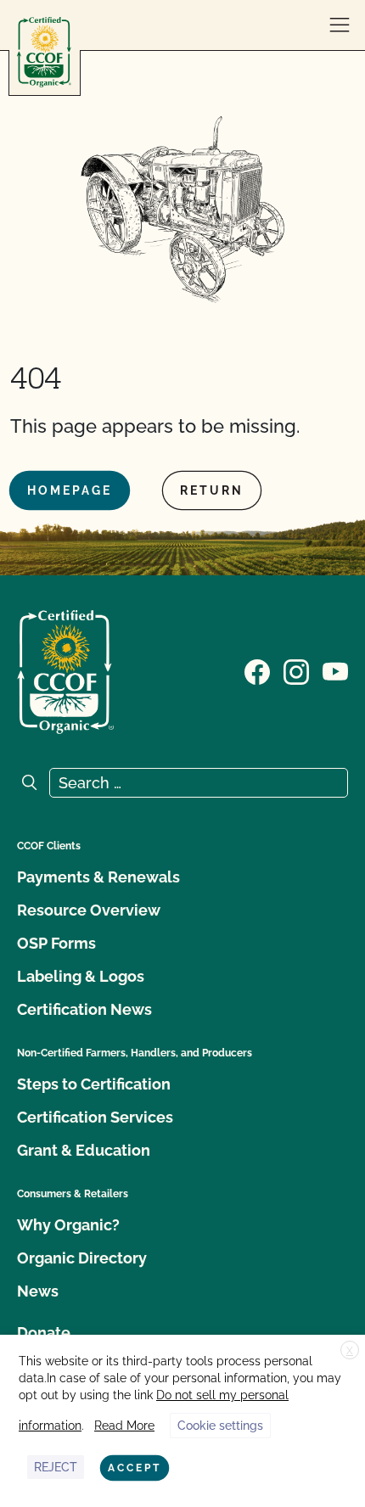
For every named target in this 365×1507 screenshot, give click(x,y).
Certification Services (95, 1117)
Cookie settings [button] (220, 1425)
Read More (124, 1425)
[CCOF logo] (44, 52)
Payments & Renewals (98, 877)
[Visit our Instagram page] (296, 670)
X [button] (349, 1351)
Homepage (69, 490)
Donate (43, 1333)
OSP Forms (56, 943)
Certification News (84, 1009)
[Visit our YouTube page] (335, 670)
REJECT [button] (55, 1467)
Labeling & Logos (80, 976)
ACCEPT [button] (134, 1468)
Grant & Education (83, 1150)
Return (212, 490)
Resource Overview (88, 910)
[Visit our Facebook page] (257, 670)
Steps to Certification (94, 1084)
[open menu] (340, 25)
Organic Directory (82, 1258)
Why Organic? (68, 1225)
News (38, 1291)
